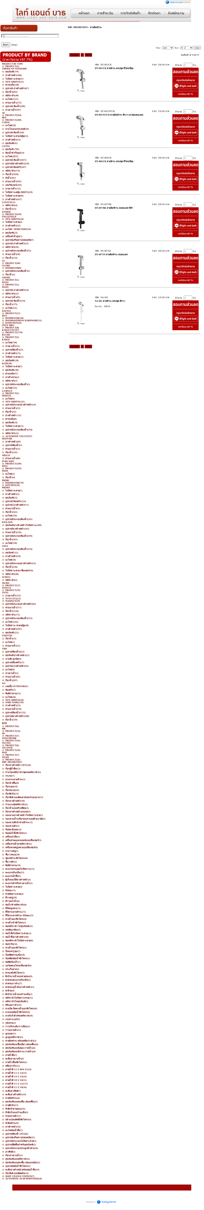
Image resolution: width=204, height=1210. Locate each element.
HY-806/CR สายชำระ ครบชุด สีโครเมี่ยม (114, 161)
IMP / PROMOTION (78, 27)
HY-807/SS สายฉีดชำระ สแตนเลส (111, 254)
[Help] (14, 45)
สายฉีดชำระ (96, 27)
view (82, 91)
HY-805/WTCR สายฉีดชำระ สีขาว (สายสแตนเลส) (119, 115)
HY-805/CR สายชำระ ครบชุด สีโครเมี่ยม (114, 68)
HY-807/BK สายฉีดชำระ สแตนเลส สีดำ (114, 208)
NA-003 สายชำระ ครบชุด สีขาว (110, 301)
